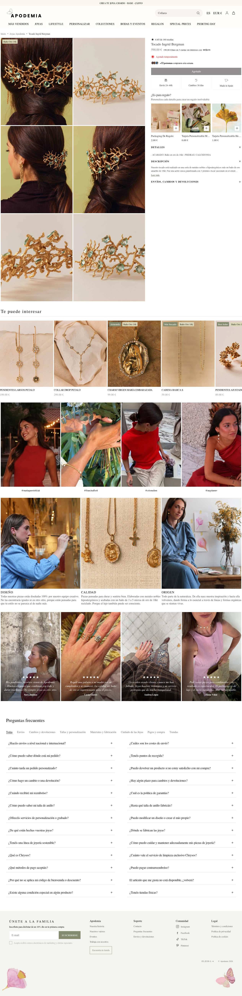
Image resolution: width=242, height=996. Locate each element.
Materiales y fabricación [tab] (103, 732)
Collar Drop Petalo (67, 390)
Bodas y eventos (133, 24)
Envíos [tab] (20, 732)
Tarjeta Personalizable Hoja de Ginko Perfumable (226, 135)
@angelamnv (211, 490)
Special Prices (180, 24)
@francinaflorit (91, 490)
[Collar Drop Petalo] (80, 354)
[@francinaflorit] (91, 444)
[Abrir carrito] (233, 13)
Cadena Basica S (172, 390)
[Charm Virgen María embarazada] (134, 354)
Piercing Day (206, 24)
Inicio (3, 34)
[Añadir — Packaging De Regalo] (176, 128)
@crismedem (151, 490)
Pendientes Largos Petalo (17, 390)
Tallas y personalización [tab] (73, 732)
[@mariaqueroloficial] (30, 444)
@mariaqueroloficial (30, 490)
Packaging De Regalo (162, 135)
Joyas (39, 24)
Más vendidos (18, 24)
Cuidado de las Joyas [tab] (132, 732)
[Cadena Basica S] (188, 354)
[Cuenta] (227, 12)
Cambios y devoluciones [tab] (42, 732)
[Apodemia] (24, 13)
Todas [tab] (9, 732)
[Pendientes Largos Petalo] (26, 354)
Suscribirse (70, 935)
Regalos (157, 24)
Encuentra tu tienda (100, 950)
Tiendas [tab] (173, 732)
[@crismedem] (151, 444)
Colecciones (105, 24)
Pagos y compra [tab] (156, 732)
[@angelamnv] (211, 444)
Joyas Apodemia (17, 34)
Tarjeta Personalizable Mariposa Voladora (196, 135)
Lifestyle (56, 24)
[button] (37, 81)
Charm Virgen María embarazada (130, 390)
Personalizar (79, 24)
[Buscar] (198, 13)
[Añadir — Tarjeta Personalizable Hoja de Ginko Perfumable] (237, 128)
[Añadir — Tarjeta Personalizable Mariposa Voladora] (206, 128)
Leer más (155, 174)
